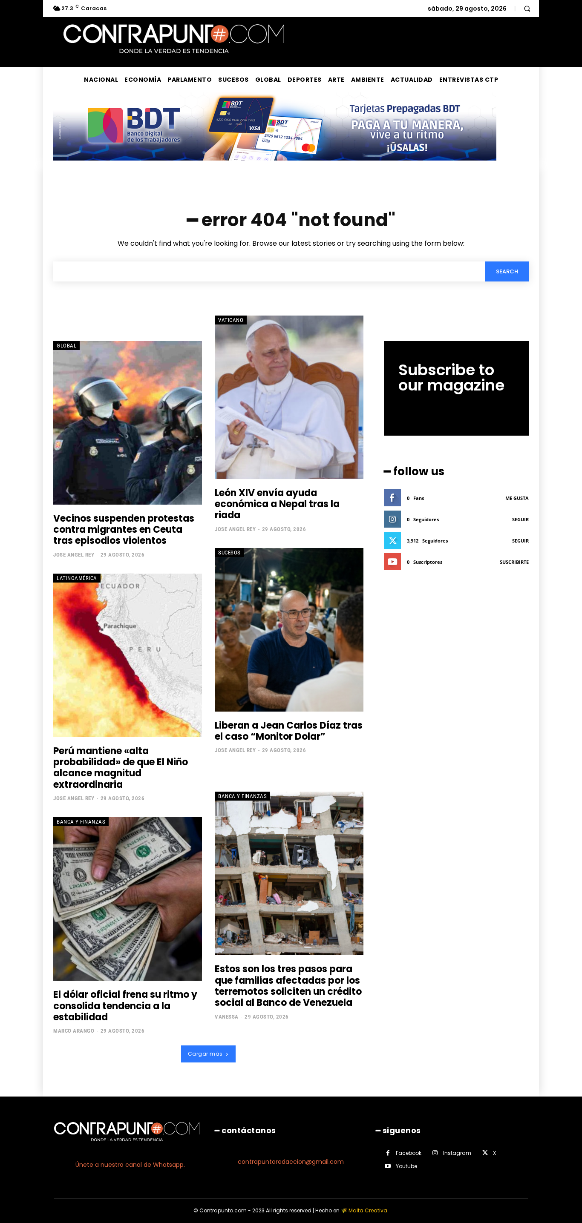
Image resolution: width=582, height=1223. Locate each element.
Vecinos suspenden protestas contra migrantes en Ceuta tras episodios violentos (123, 530)
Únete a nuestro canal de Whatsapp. (130, 1164)
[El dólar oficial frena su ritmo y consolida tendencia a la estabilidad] (127, 899)
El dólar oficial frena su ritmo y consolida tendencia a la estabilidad (125, 1006)
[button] (527, 8)
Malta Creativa (368, 1210)
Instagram (457, 1153)
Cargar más (205, 1053)
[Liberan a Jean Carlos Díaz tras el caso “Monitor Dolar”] (289, 630)
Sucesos (229, 552)
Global (66, 345)
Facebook (408, 1153)
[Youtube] (388, 1166)
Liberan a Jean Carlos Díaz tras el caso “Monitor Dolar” (289, 731)
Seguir (520, 519)
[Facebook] (388, 1153)
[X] (485, 1153)
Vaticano (230, 320)
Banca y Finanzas (81, 821)
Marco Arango (73, 1031)
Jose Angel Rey (73, 554)
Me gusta (517, 498)
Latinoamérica (77, 578)
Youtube (406, 1166)
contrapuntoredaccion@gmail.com (291, 1161)
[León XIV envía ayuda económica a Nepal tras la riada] (289, 397)
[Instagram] (435, 1153)
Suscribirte (514, 562)
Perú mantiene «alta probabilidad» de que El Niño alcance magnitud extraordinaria (120, 767)
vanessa (227, 1016)
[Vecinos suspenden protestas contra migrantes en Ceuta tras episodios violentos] (127, 423)
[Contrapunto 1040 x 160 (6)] (274, 167)
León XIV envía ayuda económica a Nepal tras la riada (277, 504)
